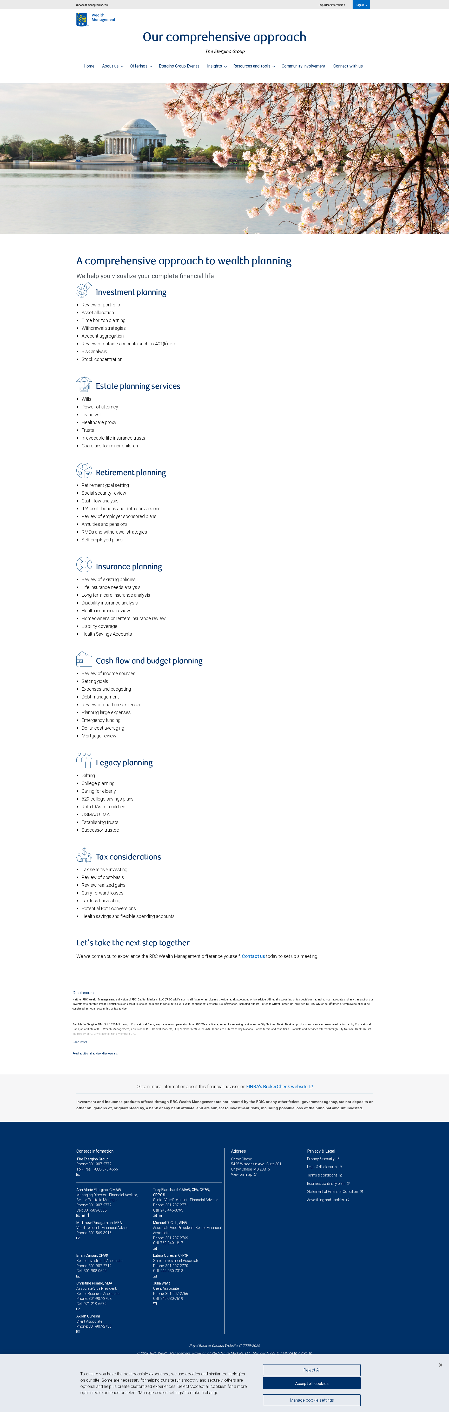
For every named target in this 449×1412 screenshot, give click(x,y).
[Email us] (78, 1174)
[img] (224, 156)
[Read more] (79, 1042)
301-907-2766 (176, 1293)
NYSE (270, 1353)
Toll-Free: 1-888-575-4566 (97, 1169)
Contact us (253, 956)
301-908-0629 (95, 1270)
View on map (241, 1174)
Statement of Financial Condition (333, 1191)
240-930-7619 (171, 1298)
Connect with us (348, 66)
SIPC (304, 1353)
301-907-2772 (100, 1205)
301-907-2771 (176, 1205)
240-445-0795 (171, 1210)
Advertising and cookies (326, 1200)
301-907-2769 (176, 1238)
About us (111, 66)
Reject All (311, 1370)
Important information (332, 4)
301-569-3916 (100, 1233)
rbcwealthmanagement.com (92, 4)
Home (89, 66)
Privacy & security (321, 1159)
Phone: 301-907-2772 (93, 1164)
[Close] (440, 1364)
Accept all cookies (311, 1383)
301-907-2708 (100, 1298)
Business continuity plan (326, 1183)
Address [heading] (238, 1151)
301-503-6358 (95, 1210)
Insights (215, 66)
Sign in (360, 4)
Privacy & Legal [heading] (321, 1151)
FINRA (287, 1353)
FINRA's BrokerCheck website (277, 1087)
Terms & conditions (322, 1175)
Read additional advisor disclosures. (95, 1053)
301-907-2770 (176, 1265)
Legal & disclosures (322, 1167)
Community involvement (304, 66)
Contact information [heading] (95, 1151)
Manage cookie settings (312, 1399)
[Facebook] (89, 1215)
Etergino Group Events (179, 66)
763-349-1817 (171, 1243)
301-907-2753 (100, 1326)
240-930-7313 (171, 1270)
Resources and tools (252, 66)
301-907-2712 (100, 1265)
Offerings (139, 66)
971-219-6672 (95, 1303)
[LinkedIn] (84, 1215)
